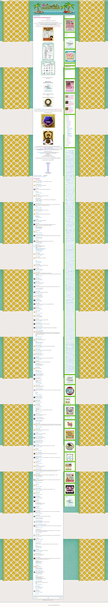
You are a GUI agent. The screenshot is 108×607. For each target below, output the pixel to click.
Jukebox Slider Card (67, 234)
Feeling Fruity (69, 204)
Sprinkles (70, 290)
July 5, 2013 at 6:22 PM (39, 446)
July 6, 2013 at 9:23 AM (39, 547)
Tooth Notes (69, 354)
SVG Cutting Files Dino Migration (68, 315)
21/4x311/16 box (67, 152)
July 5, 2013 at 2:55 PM (39, 383)
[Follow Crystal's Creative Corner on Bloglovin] (68, 64)
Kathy (36, 318)
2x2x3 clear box (72, 152)
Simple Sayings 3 (67, 279)
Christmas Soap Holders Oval (70, 186)
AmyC (36, 444)
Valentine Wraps (72, 365)
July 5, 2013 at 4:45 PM (39, 421)
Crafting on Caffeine (38, 373)
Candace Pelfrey (38, 452)
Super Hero (66, 296)
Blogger (59, 605)
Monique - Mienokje (38, 436)
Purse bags (66, 266)
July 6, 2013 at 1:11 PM (39, 563)
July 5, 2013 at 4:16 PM (39, 402)
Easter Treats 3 (71, 198)
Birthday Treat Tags (72, 168)
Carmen (37, 194)
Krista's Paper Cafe (38, 417)
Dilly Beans (73, 193)
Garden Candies (70, 212)
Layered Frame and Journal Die (69, 240)
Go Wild (68, 216)
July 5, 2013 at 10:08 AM (39, 270)
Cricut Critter (37, 322)
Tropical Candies (69, 360)
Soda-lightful (70, 285)
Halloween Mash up (72, 221)
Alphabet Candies (67, 156)
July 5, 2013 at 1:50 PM (39, 355)
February (68, 142)
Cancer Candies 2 (72, 174)
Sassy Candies (70, 272)
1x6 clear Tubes (71, 150)
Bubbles (66, 171)
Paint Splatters (70, 259)
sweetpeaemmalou (38, 234)
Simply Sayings (67, 282)
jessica (37, 223)
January (68, 143)
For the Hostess (70, 208)
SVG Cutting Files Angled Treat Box (69, 302)
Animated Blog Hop (71, 95)
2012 (67, 144)
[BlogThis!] (44, 175)
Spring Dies (71, 287)
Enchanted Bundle (71, 200)
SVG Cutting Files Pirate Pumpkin (68, 334)
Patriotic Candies (68, 261)
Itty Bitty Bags (71, 229)
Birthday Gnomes (67, 168)
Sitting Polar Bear (72, 282)
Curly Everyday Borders (69, 191)
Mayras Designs (38, 338)
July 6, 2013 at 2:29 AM (39, 532)
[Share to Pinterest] (46, 175)
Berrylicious (70, 163)
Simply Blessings (72, 281)
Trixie (53, 159)
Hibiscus (73, 226)
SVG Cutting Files (43, 176)
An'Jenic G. (37, 510)
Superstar (69, 297)
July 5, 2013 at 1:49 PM (39, 351)
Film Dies (69, 205)
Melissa (37, 281)
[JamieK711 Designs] (70, 414)
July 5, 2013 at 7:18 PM (39, 459)
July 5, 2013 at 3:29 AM (39, 182)
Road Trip (69, 268)
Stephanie (37, 473)
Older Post (61, 597)
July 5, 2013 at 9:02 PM (39, 486)
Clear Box (66, 188)
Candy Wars (67, 176)
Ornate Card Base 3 (67, 258)
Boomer (68, 170)
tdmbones (37, 428)
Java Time (71, 232)
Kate (36, 432)
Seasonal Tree (70, 277)
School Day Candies (70, 274)
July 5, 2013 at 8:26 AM (39, 221)
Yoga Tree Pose (69, 372)
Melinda (37, 413)
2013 (67, 120)
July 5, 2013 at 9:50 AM (39, 262)
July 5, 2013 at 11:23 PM (39, 508)
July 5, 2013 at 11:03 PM (39, 498)
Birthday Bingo (67, 166)
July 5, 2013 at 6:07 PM (39, 442)
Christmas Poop (69, 185)
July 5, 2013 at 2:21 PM (39, 365)
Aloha (72, 155)
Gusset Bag (69, 218)
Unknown (37, 230)
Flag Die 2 (70, 206)
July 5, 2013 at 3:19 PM (39, 387)
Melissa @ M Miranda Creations (40, 524)
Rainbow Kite (70, 266)
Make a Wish (69, 247)
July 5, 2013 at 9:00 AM (39, 228)
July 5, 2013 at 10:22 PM (39, 490)
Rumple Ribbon (70, 271)
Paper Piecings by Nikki (67, 260)
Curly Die (68, 190)
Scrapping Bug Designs (68, 276)
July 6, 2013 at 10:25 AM (39, 551)
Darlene (37, 285)
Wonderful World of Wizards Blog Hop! (69, 136)
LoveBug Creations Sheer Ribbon (69, 244)
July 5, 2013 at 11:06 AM (39, 297)
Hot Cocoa (67, 227)
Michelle (37, 534)
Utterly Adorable (71, 362)
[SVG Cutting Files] (70, 418)
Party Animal (72, 260)
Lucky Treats (67, 245)
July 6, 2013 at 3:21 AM (39, 541)
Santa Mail (66, 272)
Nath (36, 448)
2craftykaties (37, 184)
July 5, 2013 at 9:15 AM (39, 238)
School (66, 274)
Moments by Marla (38, 326)
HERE (61, 23)
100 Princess (66, 150)
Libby (36, 484)
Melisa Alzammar (38, 581)
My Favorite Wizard (38, 176)
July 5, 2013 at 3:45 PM (39, 398)
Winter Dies (70, 370)
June (67, 137)
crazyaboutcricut (38, 520)
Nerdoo (67, 255)
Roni (36, 565)
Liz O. (36, 478)
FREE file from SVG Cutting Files (41, 152)
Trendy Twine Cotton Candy (71, 357)
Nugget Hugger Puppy (68, 256)
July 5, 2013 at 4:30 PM (39, 406)
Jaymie (39, 23)
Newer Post (35, 597)
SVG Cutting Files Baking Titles (69, 304)
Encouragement (67, 201)
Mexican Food (69, 248)
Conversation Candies (69, 189)
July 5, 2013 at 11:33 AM (39, 301)
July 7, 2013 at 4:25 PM (39, 584)
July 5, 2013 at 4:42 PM (39, 415)
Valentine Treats (67, 365)
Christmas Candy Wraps (69, 184)
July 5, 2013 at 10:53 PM (39, 494)
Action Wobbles (68, 155)
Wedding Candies (72, 366)
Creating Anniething (38, 330)
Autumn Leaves (67, 158)
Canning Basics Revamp (71, 178)
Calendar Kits (68, 173)
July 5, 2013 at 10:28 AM (39, 283)
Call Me (72, 173)
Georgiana (37, 377)
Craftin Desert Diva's (38, 261)
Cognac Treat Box (70, 188)
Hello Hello (69, 225)
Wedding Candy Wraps (68, 367)
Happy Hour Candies (67, 223)
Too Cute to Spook (70, 353)
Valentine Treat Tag (71, 364)
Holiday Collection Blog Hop (71, 108)
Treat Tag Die (67, 355)
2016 (67, 116)
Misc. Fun (73, 250)
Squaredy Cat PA (72, 292)
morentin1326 (37, 180)
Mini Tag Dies (70, 249)
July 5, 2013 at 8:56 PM (39, 482)
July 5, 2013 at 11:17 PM (39, 504)
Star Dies (68, 295)
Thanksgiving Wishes (71, 348)
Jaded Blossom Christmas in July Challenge (69, 134)
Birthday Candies (72, 166)
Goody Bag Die (72, 216)
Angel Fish (72, 156)
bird (36, 219)
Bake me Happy (70, 160)
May (67, 138)
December (68, 121)
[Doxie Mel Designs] (70, 450)
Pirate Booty (72, 263)
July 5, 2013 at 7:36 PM (39, 463)
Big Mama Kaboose (38, 440)
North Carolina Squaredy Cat (71, 255)
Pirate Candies (68, 264)
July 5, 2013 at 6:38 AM (39, 207)
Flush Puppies (69, 207)
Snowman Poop (67, 284)
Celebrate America (68, 180)
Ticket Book (69, 351)
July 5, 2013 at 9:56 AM (39, 266)
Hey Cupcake (69, 226)
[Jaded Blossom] (48, 91)
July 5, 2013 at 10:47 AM (39, 293)
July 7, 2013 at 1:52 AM (39, 579)
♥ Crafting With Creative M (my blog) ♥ (41, 248)
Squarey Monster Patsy (67, 294)
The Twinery (69, 350)
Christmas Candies (70, 183)
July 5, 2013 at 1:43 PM (39, 343)
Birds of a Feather (70, 165)
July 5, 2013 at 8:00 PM (39, 467)
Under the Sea (71, 361)
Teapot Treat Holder (67, 346)
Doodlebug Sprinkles (67, 195)
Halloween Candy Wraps (71, 220)
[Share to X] (45, 175)
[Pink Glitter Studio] (70, 438)
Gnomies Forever (70, 215)
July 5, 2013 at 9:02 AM (39, 232)
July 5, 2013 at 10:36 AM (39, 289)
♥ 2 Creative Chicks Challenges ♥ (40, 249)
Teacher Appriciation (70, 345)
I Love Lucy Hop (70, 228)
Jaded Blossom (68, 230)
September (68, 124)
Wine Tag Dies (70, 369)
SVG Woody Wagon (72, 343)
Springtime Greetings (68, 289)
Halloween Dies (67, 221)
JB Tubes (72, 233)
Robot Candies (70, 269)
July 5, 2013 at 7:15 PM (39, 454)
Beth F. (37, 277)
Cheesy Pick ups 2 (69, 181)
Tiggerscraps (37, 553)
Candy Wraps (70, 177)
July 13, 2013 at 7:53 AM (39, 592)
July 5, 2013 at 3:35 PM (39, 394)
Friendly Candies (70, 210)
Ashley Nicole (37, 203)
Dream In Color (72, 196)
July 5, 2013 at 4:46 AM (39, 201)
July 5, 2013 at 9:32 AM (39, 255)
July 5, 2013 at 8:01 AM (39, 211)
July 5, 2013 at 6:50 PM (39, 450)
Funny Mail (69, 211)
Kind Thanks (70, 238)
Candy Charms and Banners (69, 175)
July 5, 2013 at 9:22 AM (39, 251)
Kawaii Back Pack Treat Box (71, 235)
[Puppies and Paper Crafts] (70, 481)
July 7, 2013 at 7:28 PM (39, 588)
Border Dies (71, 170)
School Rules (69, 275)
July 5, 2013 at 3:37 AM (39, 186)
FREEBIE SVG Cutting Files (41, 109)
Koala (68, 239)
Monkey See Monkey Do (68, 251)
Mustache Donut (70, 254)
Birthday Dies (71, 167)
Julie (36, 188)
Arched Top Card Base (71, 157)
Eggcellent (66, 199)
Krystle (37, 506)
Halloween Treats (71, 222)
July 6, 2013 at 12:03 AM (39, 513)
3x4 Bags (72, 153)
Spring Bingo (67, 287)
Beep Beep (69, 162)
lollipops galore (70, 242)
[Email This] (43, 175)
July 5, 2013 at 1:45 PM (39, 347)
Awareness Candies (71, 158)
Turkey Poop (66, 361)
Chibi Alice (73, 181)
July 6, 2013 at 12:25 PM (39, 555)
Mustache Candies (67, 253)
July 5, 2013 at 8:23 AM (39, 217)
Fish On (72, 205)
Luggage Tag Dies (72, 245)
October (68, 123)
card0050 (37, 367)
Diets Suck (69, 193)
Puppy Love (71, 265)
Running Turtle (38, 456)
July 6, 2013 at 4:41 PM (39, 569)
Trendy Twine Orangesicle (68, 359)
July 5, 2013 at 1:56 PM (39, 359)
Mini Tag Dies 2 (67, 250)
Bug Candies (69, 171)
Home (48, 597)
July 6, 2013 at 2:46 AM (39, 536)
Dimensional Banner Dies (69, 194)
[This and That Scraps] (70, 493)
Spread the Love (71, 286)
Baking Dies (70, 161)
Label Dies (71, 239)
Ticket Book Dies (67, 352)
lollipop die (66, 242)
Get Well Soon (70, 213)
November (68, 122)
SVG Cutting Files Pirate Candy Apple (69, 333)
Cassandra (37, 557)
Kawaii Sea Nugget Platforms (68, 237)
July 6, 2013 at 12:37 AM (39, 527)
